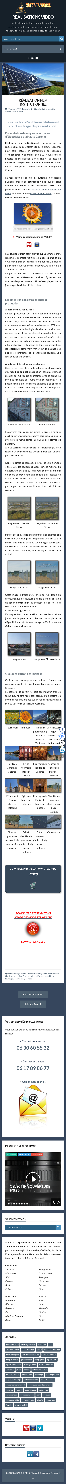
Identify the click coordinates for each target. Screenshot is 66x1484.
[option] (33, 1179)
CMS (50, 1344)
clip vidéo (42, 1344)
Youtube (9, 1405)
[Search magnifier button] (61, 38)
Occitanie (10, 1370)
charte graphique (28, 1344)
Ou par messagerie (33, 1081)
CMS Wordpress (12, 1349)
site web (19, 1390)
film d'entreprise (51, 973)
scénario (9, 1390)
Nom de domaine (46, 1365)
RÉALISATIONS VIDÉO (33, 17)
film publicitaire (12, 1359)
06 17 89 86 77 (33, 1068)
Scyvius (27, 109)
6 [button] (22, 1204)
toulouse (46, 1395)
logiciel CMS (52, 1359)
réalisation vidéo (47, 1380)
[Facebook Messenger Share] (62, 736)
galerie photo (26, 1359)
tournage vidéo (11, 979)
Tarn (38, 1395)
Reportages (37, 1155)
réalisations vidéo (30, 1380)
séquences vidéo (46, 976)
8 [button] (27, 1204)
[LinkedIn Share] (62, 750)
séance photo (11, 1395)
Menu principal (11, 49)
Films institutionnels (42, 109)
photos (27, 1370)
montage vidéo (30, 1365)
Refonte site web (12, 1374)
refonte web (27, 1374)
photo (18, 1370)
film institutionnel (30, 976)
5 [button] (19, 1204)
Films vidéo (11, 1155)
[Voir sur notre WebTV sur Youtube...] (29, 246)
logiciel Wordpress (13, 1365)
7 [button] (24, 1204)
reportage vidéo (52, 1374)
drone (23, 973)
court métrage (14, 973)
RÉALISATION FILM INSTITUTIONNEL (33, 102)
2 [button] (11, 1204)
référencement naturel (15, 1385)
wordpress (50, 1400)
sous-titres (43, 1390)
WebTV (40, 1400)
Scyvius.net (55, 1473)
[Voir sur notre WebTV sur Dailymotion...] (37, 246)
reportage (39, 1374)
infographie (39, 1359)
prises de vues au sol (40, 193)
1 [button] (9, 1204)
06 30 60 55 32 (33, 1048)
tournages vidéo (25, 979)
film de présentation (13, 976)
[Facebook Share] (62, 729)
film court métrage (35, 973)
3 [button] (14, 1204)
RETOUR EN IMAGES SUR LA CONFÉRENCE (32, 1188)
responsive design (13, 1380)
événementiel (21, 1405)
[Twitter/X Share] (62, 743)
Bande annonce (12, 1344)
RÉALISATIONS (17, 112)
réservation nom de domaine (40, 1385)
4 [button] (17, 1204)
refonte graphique (39, 1370)
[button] (53, 1202)
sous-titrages (30, 1390)
